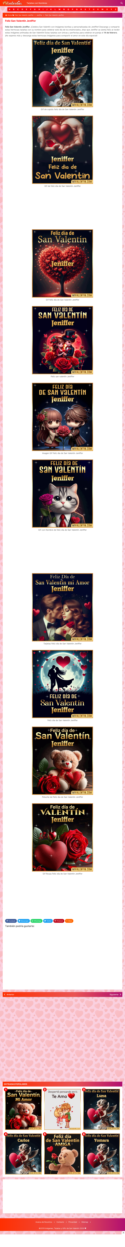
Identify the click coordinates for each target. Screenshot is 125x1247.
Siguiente (114, 994)
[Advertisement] (62, 207)
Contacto (60, 1222)
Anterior (10, 994)
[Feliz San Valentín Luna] (101, 1109)
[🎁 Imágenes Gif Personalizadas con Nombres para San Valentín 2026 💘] (23, 1109)
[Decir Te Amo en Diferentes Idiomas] (62, 1109)
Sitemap (84, 1222)
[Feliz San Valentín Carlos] (23, 1154)
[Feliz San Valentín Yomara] (101, 1154)
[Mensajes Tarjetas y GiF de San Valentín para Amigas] (62, 1154)
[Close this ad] (123, 1232)
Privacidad (72, 1222)
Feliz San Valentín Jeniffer (20, 20)
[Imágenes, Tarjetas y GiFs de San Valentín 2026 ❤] (12, 3)
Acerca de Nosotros (44, 1222)
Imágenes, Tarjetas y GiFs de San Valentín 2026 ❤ (65, 1228)
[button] (9, 9)
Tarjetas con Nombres (37, 3)
